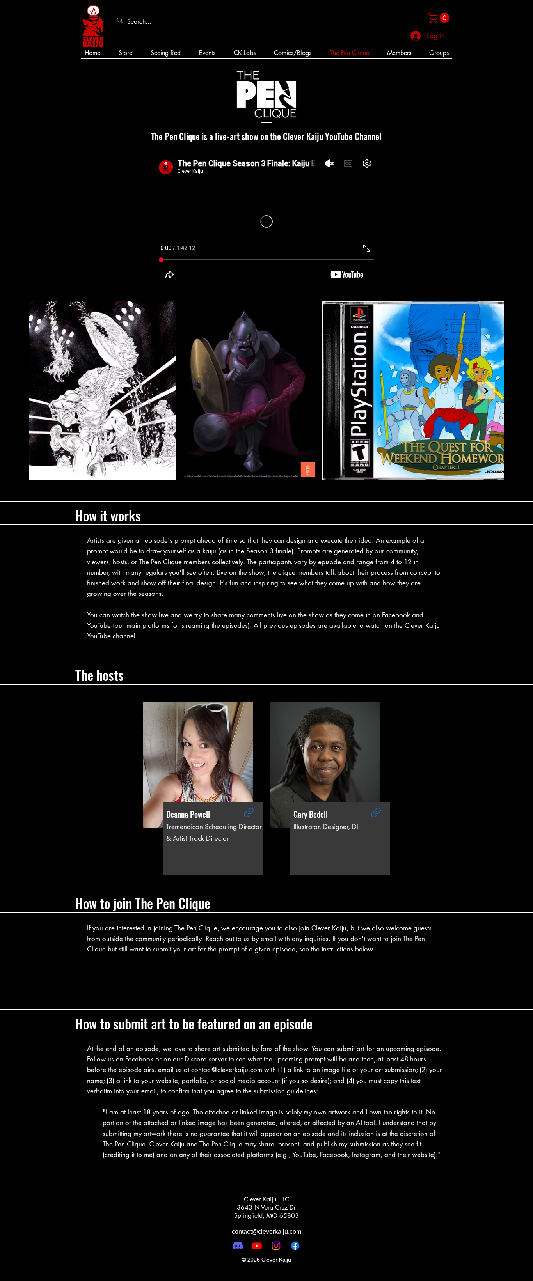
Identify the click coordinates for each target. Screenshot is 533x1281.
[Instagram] (276, 1245)
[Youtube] (257, 1245)
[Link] (248, 812)
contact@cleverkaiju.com (226, 1069)
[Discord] (237, 1245)
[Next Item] (486, 390)
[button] (440, 18)
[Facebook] (295, 1245)
